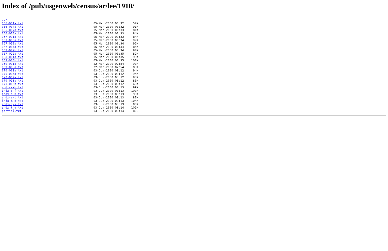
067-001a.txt (12, 36)
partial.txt (12, 111)
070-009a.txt (12, 77)
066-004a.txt (12, 26)
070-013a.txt (12, 80)
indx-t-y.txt (12, 107)
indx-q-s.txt (12, 104)
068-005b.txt (12, 60)
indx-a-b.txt (12, 87)
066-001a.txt (12, 23)
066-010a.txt (12, 33)
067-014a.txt (12, 47)
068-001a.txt (12, 57)
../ (4, 20)
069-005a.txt (12, 67)
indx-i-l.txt (12, 97)
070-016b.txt (12, 84)
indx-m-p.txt (12, 100)
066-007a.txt (12, 30)
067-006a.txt (12, 40)
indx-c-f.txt (12, 90)
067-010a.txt (12, 43)
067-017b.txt (12, 50)
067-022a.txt (12, 53)
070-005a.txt (12, 74)
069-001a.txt (12, 63)
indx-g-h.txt (12, 94)
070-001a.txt (12, 70)
